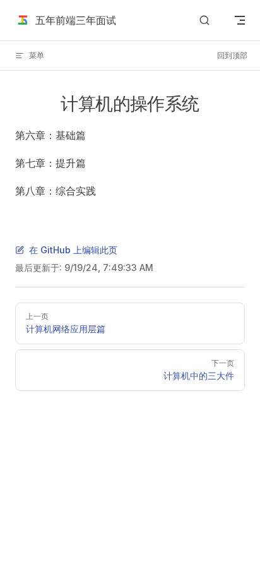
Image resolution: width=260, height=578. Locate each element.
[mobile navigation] (240, 20)
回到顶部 (232, 55)
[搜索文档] (204, 20)
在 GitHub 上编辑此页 (73, 249)
